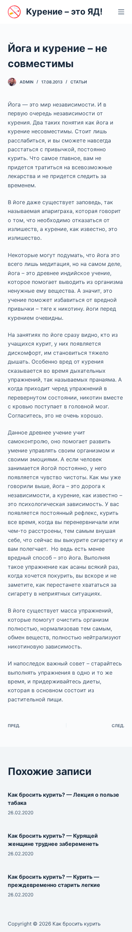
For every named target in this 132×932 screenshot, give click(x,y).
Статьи (78, 81)
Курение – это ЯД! (64, 11)
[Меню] (121, 12)
